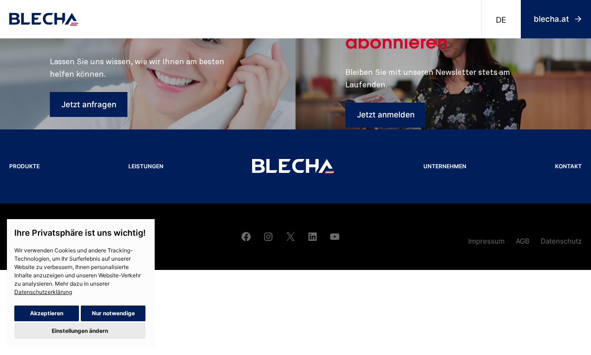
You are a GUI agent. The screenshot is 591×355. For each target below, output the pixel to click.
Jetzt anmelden (386, 114)
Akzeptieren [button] (46, 313)
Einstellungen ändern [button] (80, 330)
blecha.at (551, 19)
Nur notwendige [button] (113, 313)
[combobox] (501, 19)
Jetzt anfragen (88, 104)
